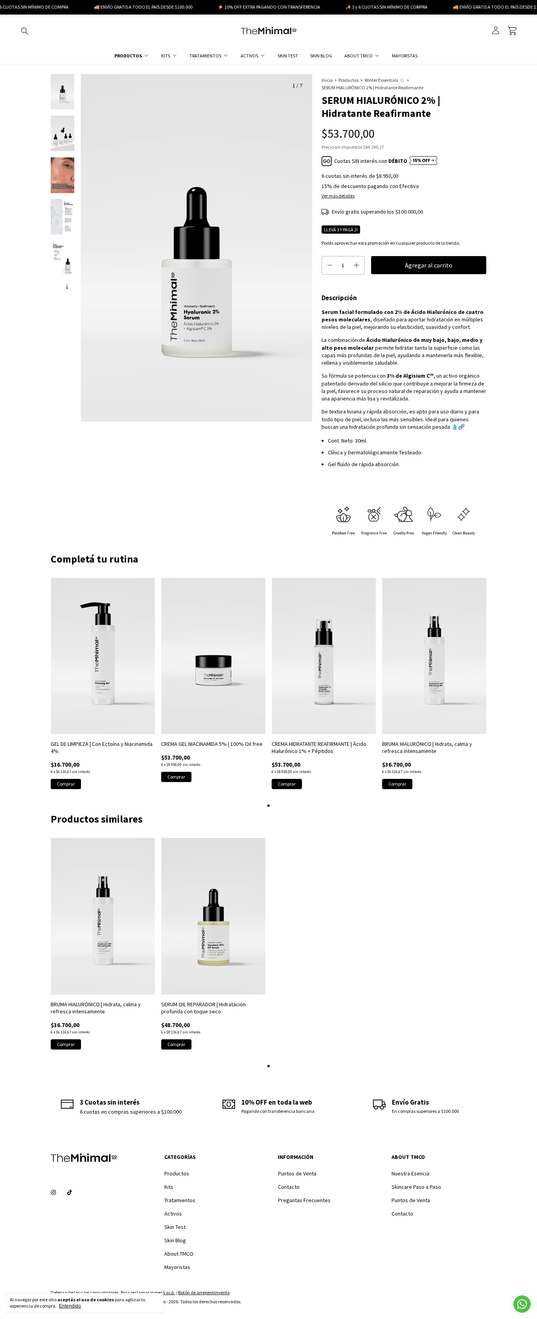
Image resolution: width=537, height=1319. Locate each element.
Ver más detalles (338, 196)
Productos (128, 56)
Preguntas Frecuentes (304, 1200)
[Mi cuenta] (495, 30)
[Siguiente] (67, 285)
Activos (249, 56)
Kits (165, 56)
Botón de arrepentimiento (204, 1292)
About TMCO (358, 56)
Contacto (289, 1186)
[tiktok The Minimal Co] (69, 1192)
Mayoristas (404, 56)
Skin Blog (321, 56)
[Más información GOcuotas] (423, 161)
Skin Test (288, 56)
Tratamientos (205, 56)
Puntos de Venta (297, 1173)
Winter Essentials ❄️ (384, 80)
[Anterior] (58, 285)
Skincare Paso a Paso (416, 1186)
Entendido (70, 1306)
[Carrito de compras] (512, 30)
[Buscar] (24, 30)
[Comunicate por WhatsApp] (522, 1304)
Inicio (327, 80)
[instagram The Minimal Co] (53, 1192)
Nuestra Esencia (410, 1173)
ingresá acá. (162, 1292)
